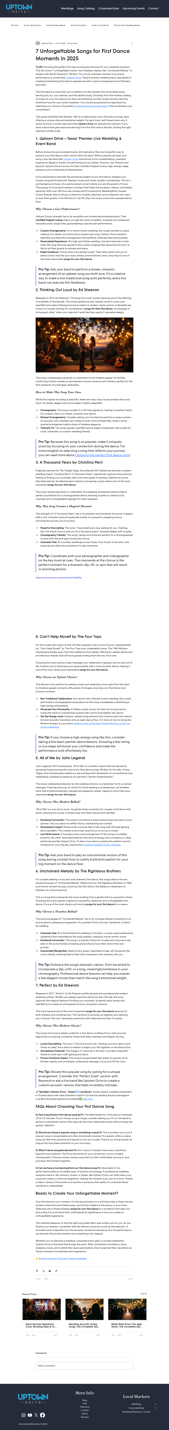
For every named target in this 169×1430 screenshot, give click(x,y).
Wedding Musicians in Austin (136, 1411)
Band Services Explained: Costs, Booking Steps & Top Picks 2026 (41, 1325)
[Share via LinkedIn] (50, 1271)
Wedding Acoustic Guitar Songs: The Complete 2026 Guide (84, 1325)
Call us (84, 1413)
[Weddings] (155, 1404)
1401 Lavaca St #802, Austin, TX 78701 (32, 1424)
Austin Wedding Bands (55, 25)
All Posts (14, 25)
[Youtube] (29, 1415)
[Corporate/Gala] (155, 1408)
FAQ (85, 1403)
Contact (85, 1410)
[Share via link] (56, 1271)
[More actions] (131, 43)
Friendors (84, 1407)
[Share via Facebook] (37, 1271)
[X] (36, 1415)
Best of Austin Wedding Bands (127, 25)
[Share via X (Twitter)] (43, 1271)
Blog (84, 1400)
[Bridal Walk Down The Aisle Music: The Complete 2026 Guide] (127, 1309)
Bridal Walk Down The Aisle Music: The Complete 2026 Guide (126, 1325)
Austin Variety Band (32, 25)
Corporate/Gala (136, 1408)
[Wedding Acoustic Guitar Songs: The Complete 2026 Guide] (84, 1309)
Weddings (136, 1404)
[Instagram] (23, 1415)
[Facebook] (42, 1415)
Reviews (85, 1417)
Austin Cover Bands (100, 25)
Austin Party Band (78, 25)
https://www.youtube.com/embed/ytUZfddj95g (58, 577)
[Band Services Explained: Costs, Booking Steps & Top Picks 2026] (42, 1309)
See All (144, 1293)
